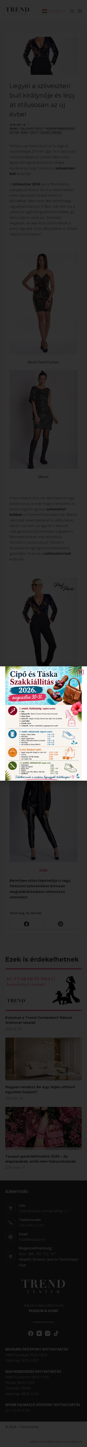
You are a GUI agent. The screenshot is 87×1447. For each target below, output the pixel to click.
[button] (81, 672)
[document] (43, 723)
